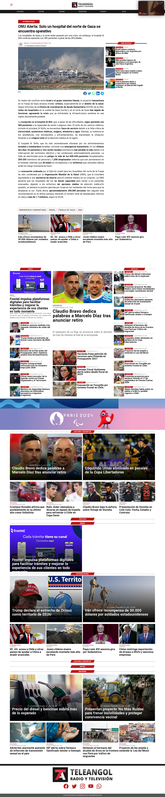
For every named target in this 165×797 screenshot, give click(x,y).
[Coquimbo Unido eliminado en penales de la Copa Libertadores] (119, 340)
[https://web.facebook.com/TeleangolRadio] (66, 788)
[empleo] (15, 366)
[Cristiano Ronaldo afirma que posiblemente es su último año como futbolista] (28, 501)
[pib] (15, 327)
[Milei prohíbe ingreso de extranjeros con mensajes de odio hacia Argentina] (110, 62)
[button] (32, 210)
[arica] (119, 327)
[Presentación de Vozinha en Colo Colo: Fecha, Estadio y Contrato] (137, 501)
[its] (119, 302)
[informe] (15, 391)
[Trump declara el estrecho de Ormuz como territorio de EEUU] (15, 340)
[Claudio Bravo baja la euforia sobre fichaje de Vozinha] (101, 501)
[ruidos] (119, 289)
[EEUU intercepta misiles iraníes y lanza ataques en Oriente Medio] (110, 73)
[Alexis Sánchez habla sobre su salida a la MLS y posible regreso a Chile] (119, 391)
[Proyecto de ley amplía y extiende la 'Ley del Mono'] (119, 353)
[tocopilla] (119, 366)
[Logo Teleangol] (82, 8)
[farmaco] (119, 314)
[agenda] (15, 378)
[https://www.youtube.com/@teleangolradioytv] (90, 788)
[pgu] (15, 353)
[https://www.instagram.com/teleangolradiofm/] (82, 788)
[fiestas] (119, 378)
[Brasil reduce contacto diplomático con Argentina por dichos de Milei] (110, 51)
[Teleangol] (11, 6)
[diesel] (119, 276)
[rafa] (64, 501)
